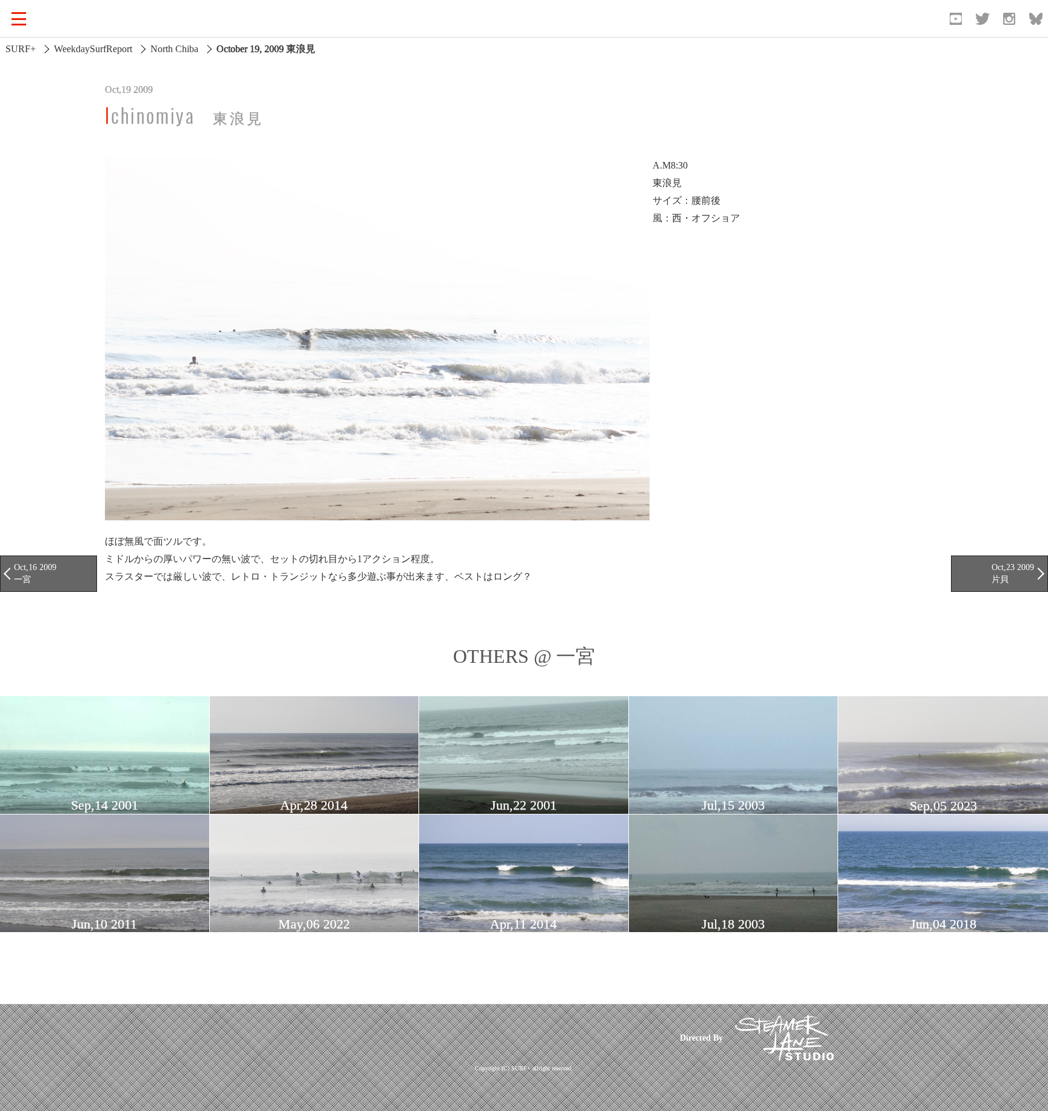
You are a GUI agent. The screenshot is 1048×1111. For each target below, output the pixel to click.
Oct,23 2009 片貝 (1013, 573)
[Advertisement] (435, 1037)
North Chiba (174, 49)
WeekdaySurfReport (93, 49)
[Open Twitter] (982, 19)
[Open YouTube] (956, 19)
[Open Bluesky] (1036, 19)
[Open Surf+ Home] (75, 18)
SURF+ (20, 49)
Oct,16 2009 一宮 (35, 573)
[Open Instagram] (1009, 19)
